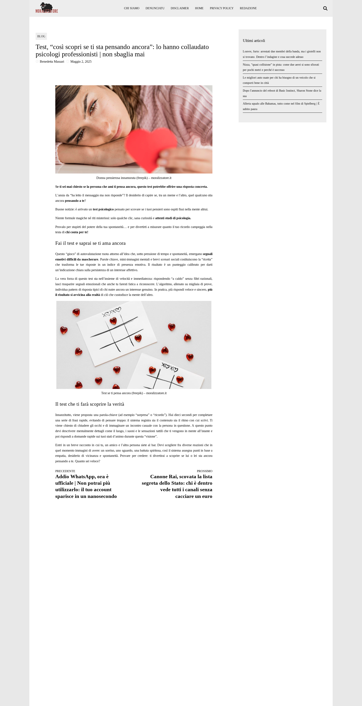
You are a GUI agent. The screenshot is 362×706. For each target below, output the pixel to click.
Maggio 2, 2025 (81, 61)
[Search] (325, 8)
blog (41, 36)
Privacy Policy (222, 8)
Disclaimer (180, 8)
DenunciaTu (155, 8)
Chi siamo (131, 8)
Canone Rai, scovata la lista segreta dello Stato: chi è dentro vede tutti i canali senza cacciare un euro (177, 484)
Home (199, 8)
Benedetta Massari (52, 61)
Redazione (248, 8)
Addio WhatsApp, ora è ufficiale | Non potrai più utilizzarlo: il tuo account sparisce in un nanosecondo (86, 484)
